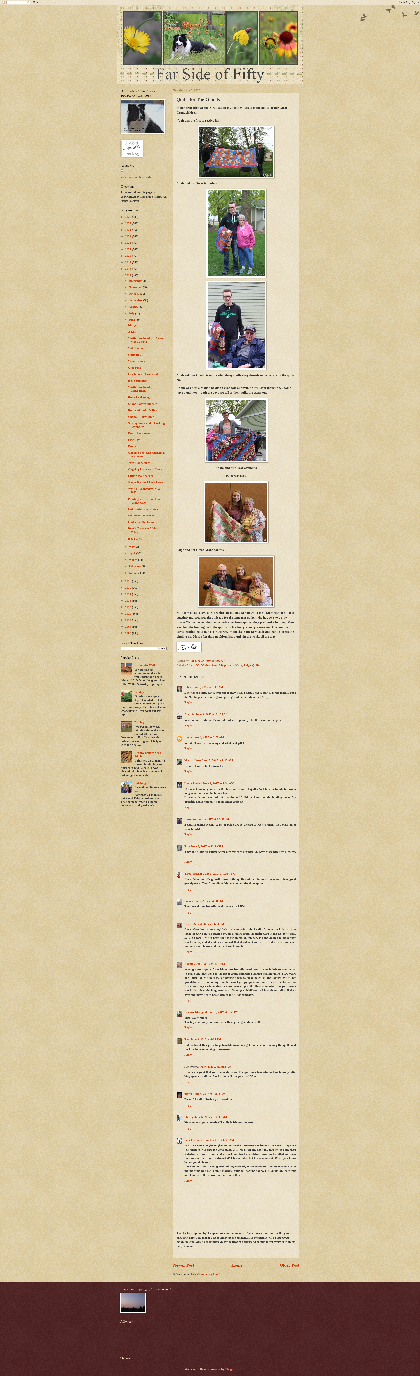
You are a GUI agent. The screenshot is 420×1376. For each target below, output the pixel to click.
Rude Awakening (139, 397)
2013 (128, 600)
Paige (247, 665)
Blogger (230, 1369)
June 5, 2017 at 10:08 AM (210, 1117)
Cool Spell (134, 367)
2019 (128, 262)
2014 (128, 594)
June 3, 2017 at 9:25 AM (217, 760)
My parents (226, 665)
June (132, 319)
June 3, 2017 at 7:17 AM (207, 687)
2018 (128, 268)
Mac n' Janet (192, 760)
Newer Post (183, 1265)
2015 (128, 587)
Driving (139, 722)
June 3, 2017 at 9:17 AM (211, 714)
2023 (128, 236)
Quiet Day (134, 354)
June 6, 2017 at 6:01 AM (218, 1140)
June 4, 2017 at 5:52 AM (215, 1066)
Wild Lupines (136, 348)
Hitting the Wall (144, 665)
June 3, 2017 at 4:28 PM (207, 901)
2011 (128, 613)
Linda (188, 737)
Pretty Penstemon (139, 433)
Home (236, 1265)
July (132, 313)
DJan (187, 687)
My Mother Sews (207, 665)
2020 (128, 255)
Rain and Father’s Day (142, 410)
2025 (128, 223)
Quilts (256, 665)
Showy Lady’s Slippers (142, 403)
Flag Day (134, 439)
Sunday (139, 692)
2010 (128, 620)
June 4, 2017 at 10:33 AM (209, 1093)
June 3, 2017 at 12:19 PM (207, 846)
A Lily (132, 331)
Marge (132, 325)
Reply (188, 702)
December (135, 280)
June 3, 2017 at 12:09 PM (213, 819)
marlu (188, 1093)
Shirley (188, 1117)
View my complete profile (137, 177)
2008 (128, 633)
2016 (128, 581)
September (136, 300)
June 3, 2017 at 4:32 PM (208, 923)
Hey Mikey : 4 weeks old (143, 374)
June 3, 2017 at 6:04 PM (205, 1039)
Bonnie (188, 963)
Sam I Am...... (193, 1140)
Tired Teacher (193, 873)
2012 (128, 607)
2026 (128, 217)
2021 (128, 249)
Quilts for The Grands (142, 522)
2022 (128, 242)
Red (186, 1039)
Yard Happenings (139, 462)
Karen (188, 923)
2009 (128, 626)
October (134, 293)
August (134, 306)
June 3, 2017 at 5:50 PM (223, 1012)
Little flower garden (141, 475)
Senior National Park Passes (146, 482)
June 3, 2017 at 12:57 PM (219, 873)
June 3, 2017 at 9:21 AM (208, 737)
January (134, 573)
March (133, 559)
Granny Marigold (195, 1012)
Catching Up (142, 783)
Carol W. (190, 819)
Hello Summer (137, 380)
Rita (187, 846)
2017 (128, 275)
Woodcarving (136, 361)
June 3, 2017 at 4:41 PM (209, 963)
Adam (190, 665)
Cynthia (189, 714)
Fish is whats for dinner (143, 509)
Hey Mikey (135, 538)
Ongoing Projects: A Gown (145, 469)
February (135, 566)
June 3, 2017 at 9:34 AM (218, 783)
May (132, 546)
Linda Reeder (193, 783)
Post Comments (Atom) (205, 1274)
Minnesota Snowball (141, 515)
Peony (132, 446)
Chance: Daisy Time (141, 416)
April (132, 553)
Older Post (289, 1265)
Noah (238, 665)
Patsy (187, 901)
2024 (128, 229)
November (136, 287)
